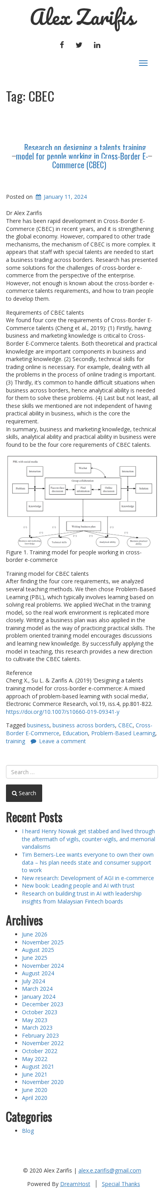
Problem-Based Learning (123, 733)
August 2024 (38, 973)
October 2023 (39, 1012)
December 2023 (42, 1004)
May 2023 (34, 1020)
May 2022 (34, 1059)
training (15, 741)
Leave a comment (62, 741)
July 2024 (33, 981)
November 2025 (43, 942)
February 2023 (40, 1035)
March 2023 (37, 1027)
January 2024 (38, 996)
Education (75, 733)
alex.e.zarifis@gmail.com (109, 1170)
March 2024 (37, 988)
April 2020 (34, 1097)
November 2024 (43, 965)
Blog (28, 1130)
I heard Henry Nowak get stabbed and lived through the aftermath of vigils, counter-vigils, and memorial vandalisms (88, 838)
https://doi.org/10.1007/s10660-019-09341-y (62, 711)
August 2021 (38, 1066)
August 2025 (38, 949)
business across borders (84, 725)
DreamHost (75, 1184)
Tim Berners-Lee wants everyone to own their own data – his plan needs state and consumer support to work (88, 862)
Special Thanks (121, 1184)
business (38, 725)
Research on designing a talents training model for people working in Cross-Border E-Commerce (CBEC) (82, 156)
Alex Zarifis (82, 17)
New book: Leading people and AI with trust (78, 885)
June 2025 (34, 957)
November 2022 (43, 1043)
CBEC (125, 725)
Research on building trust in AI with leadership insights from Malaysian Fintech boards (82, 897)
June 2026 (34, 934)
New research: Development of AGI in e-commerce (88, 878)
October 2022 (39, 1051)
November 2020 (43, 1082)
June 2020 (34, 1090)
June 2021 (34, 1074)
